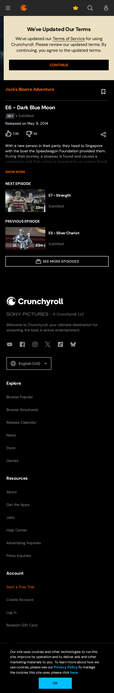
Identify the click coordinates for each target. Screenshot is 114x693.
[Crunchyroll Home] (35, 301)
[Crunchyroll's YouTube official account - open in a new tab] (9, 344)
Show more (15, 172)
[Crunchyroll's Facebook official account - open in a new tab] (22, 344)
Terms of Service (69, 38)
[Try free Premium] (75, 8)
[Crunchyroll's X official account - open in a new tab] (47, 344)
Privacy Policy (66, 667)
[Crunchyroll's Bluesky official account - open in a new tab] (73, 344)
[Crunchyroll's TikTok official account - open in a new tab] (60, 344)
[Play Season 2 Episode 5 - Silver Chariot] (57, 238)
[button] (8, 8)
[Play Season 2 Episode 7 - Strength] (57, 200)
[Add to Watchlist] (103, 91)
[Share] (103, 134)
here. (74, 672)
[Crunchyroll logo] (24, 8)
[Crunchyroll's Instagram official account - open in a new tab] (35, 344)
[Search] (90, 8)
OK (55, 683)
